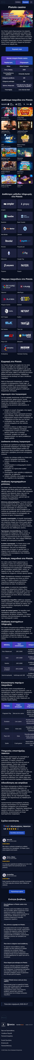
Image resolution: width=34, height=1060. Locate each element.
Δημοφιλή (4, 104)
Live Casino (12, 104)
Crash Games (19, 104)
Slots (27, 104)
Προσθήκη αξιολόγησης (17, 832)
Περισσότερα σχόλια (17, 891)
